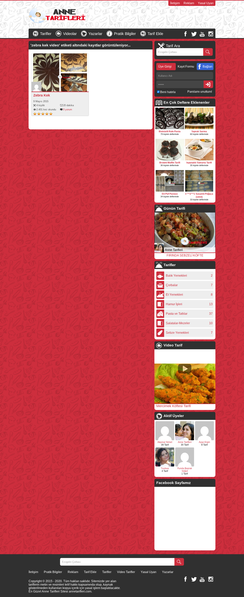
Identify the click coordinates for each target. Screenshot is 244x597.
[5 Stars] (50, 113)
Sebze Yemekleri (178, 332)
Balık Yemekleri (177, 275)
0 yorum (67, 109)
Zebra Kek (41, 95)
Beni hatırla (168, 92)
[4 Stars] (46, 113)
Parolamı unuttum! (199, 91)
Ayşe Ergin (204, 442)
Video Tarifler (126, 572)
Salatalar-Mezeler (179, 323)
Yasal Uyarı (206, 3)
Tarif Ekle (155, 34)
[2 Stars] (38, 113)
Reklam (189, 3)
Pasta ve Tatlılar (177, 313)
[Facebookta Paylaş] (59, 88)
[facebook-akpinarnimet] (164, 439)
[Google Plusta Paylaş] (70, 88)
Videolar (70, 34)
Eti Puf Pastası (170, 194)
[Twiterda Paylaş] (64, 88)
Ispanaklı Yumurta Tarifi (199, 162)
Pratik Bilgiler (125, 34)
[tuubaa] (164, 465)
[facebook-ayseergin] (204, 439)
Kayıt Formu (186, 66)
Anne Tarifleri (174, 250)
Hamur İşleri (175, 304)
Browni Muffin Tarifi (169, 162)
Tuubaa (165, 468)
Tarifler (45, 34)
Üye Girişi (165, 66)
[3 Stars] (42, 113)
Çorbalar (173, 285)
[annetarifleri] (184, 439)
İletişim (175, 3)
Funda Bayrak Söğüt (184, 469)
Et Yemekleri (175, 294)
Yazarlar (95, 34)
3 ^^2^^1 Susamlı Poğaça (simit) (199, 195)
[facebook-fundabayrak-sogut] (184, 465)
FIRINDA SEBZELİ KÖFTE (185, 255)
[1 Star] (34, 113)
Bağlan (207, 66)
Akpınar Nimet (164, 442)
